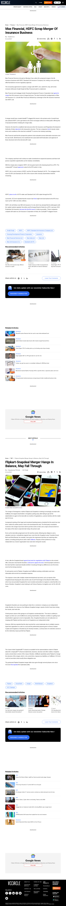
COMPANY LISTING (36, 885)
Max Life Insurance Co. (13, 242)
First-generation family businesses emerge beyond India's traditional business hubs (36, 378)
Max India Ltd (31, 238)
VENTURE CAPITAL (27, 6)
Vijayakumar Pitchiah (14, 470)
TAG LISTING (37, 888)
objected (17, 129)
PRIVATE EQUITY (17, 6)
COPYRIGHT (27, 891)
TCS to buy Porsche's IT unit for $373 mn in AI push (28, 784)
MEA (59, 2)
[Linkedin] (60, 39)
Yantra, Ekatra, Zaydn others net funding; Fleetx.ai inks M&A (30, 799)
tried (49, 129)
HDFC (21, 230)
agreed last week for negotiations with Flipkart (37, 560)
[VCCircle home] (6, 2)
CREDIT (40, 6)
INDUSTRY (46, 6)
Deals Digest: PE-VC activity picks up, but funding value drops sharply (33, 348)
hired (35, 198)
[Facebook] (54, 39)
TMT (11, 458)
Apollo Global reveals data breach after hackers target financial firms (32, 340)
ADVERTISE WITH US (27, 885)
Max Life (41, 238)
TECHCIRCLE (46, 886)
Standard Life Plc (29, 242)
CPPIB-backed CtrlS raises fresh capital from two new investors (31, 814)
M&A (35, 6)
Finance (12, 25)
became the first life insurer (27, 209)
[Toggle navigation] (63, 2)
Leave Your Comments (51, 278)
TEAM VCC (11, 37)
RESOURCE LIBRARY (37, 892)
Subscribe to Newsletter (18, 293)
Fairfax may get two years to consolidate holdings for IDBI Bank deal (32, 363)
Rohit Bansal (39, 683)
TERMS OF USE (38, 882)
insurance (39, 234)
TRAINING (45, 891)
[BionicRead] (48, 39)
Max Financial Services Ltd (14, 238)
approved (20, 167)
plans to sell (12, 194)
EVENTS (45, 888)
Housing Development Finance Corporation (19, 234)
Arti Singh (25, 470)
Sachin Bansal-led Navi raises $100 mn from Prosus (28, 822)
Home (6, 25)
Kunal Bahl (19, 683)
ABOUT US (27, 882)
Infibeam (33, 539)
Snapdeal (50, 683)
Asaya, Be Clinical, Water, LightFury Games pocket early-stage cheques (33, 777)
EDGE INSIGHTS (45, 895)
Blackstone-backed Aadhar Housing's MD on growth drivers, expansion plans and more (37, 370)
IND (55, 2)
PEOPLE (54, 6)
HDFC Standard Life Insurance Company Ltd (40, 230)
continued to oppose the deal (35, 562)
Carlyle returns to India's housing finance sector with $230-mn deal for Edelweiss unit (38, 266)
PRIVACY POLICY (26, 895)
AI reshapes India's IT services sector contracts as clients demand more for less (35, 792)
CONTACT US (27, 888)
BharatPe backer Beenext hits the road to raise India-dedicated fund (32, 333)
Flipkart (9, 683)
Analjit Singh (10, 230)
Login (40, 2)
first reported (14, 664)
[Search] (36, 2)
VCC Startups (11, 687)
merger (29, 683)
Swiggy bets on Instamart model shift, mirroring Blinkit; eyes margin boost (33, 807)
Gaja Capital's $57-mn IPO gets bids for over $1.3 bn (29, 355)
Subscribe (48, 2)
